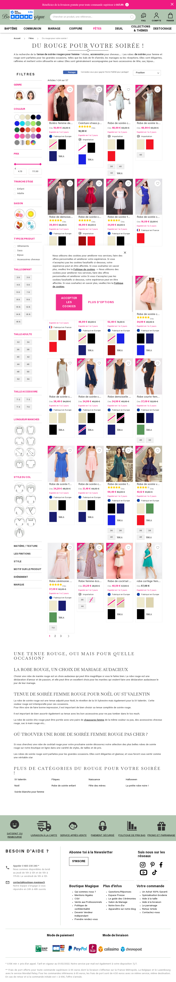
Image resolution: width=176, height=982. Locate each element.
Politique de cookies (84, 269)
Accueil (17, 38)
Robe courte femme (149, 397)
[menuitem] (10, 29)
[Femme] (31, 95)
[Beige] (27, 117)
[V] (19, 488)
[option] (62, 144)
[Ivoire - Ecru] (22, 117)
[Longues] (31, 452)
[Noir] (33, 117)
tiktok (154, 873)
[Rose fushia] (16, 136)
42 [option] (111, 173)
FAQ (143, 21)
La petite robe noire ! (137, 786)
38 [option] (111, 167)
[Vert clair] (27, 123)
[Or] (27, 142)
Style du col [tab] (22, 477)
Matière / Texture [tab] (25, 546)
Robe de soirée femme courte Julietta (131, 217)
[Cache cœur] (31, 510)
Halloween (131, 779)
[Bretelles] (19, 430)
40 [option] (120, 167)
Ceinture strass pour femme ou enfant (101, 123)
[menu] (88, 29)
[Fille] (19, 95)
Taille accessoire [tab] (25, 392)
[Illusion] (19, 499)
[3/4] (19, 452)
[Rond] (31, 499)
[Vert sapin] (16, 130)
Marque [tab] (19, 585)
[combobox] (93, 17)
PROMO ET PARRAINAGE (161, 835)
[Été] (31, 214)
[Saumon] (33, 130)
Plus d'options (101, 302)
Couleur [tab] (19, 109)
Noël (16, 786)
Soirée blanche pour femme (29, 792)
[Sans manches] (31, 430)
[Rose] (22, 136)
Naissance (94, 779)
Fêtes (31, 38)
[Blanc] (16, 117)
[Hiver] (31, 225)
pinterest (152, 865)
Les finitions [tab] (22, 554)
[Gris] (16, 142)
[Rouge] (38, 130)
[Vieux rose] (27, 136)
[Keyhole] (19, 532)
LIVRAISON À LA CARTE (44, 835)
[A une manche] (19, 510)
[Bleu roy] (16, 123)
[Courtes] (31, 463)
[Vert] (38, 123)
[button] (70, 89)
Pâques (56, 779)
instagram (143, 865)
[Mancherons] (31, 441)
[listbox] (61, 151)
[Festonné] (19, 521)
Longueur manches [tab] (26, 420)
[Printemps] (19, 214)
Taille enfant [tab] (23, 270)
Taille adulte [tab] (23, 334)
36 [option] (140, 531)
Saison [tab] (18, 203)
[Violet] (38, 136)
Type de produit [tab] (24, 239)
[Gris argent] (22, 142)
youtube (143, 873)
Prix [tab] (16, 154)
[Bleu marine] (38, 117)
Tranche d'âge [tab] (23, 182)
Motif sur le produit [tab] (27, 569)
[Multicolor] (33, 142)
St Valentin (20, 779)
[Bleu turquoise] (22, 123)
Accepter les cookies (69, 302)
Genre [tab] (18, 85)
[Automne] (19, 225)
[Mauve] (33, 136)
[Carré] (31, 521)
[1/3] (19, 441)
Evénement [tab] (21, 577)
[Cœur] (31, 488)
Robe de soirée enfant (64, 786)
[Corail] (27, 130)
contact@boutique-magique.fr (29, 882)
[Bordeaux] (22, 130)
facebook (161, 865)
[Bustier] (19, 463)
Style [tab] (17, 562)
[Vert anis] (33, 123)
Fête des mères (97, 786)
